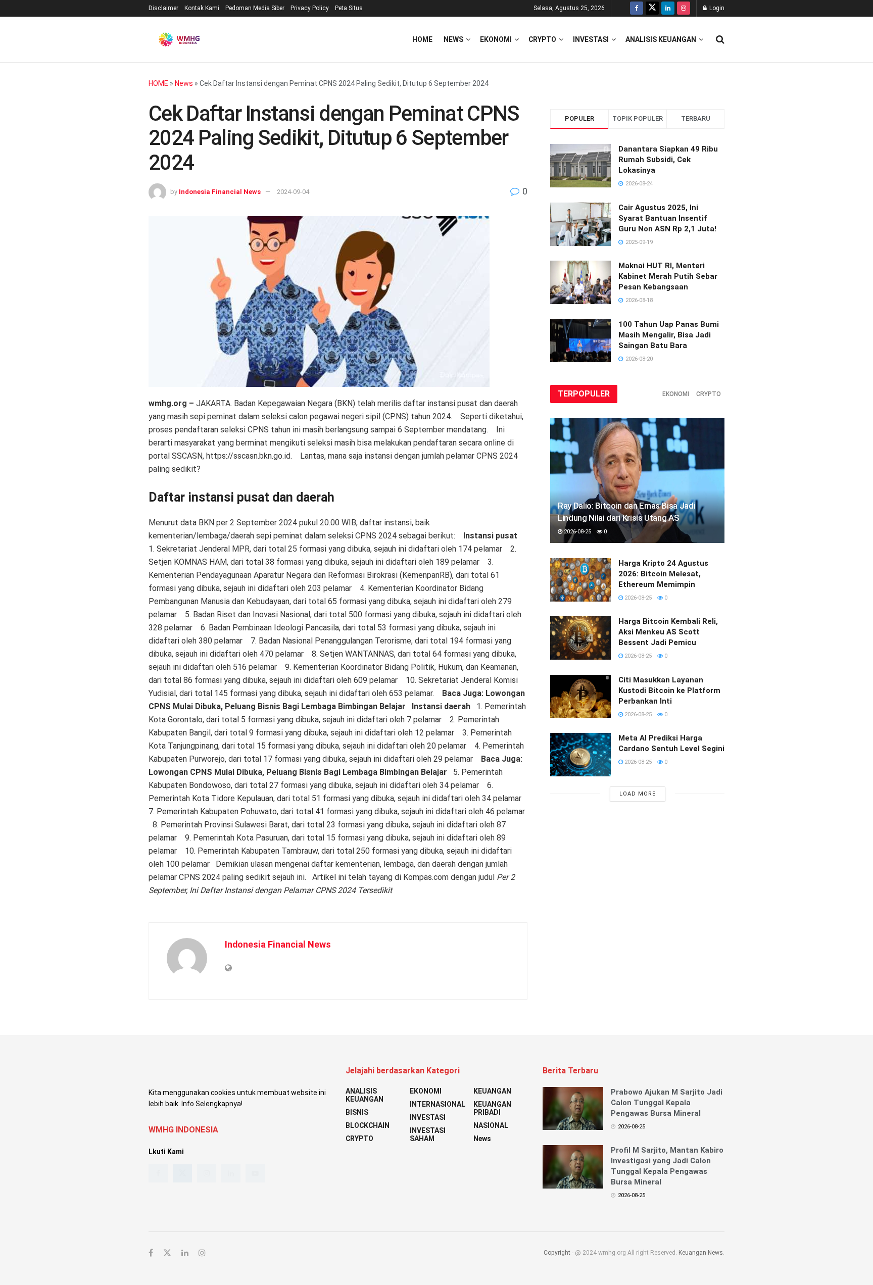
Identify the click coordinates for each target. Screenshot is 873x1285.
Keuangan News (700, 1252)
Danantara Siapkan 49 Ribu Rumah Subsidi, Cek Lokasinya (668, 159)
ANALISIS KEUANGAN (660, 39)
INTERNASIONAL (437, 1104)
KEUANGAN (492, 1091)
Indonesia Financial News (220, 191)
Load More (637, 793)
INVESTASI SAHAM (428, 1134)
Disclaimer (163, 8)
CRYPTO (542, 39)
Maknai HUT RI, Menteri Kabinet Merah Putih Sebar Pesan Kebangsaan (667, 276)
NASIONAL (490, 1125)
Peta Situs (349, 8)
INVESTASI (591, 39)
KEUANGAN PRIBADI (492, 1108)
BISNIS (357, 1112)
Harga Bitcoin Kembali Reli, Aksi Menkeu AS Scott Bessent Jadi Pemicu (668, 632)
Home (422, 39)
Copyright (557, 1252)
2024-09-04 (293, 191)
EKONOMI (496, 39)
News (453, 39)
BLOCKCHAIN (368, 1125)
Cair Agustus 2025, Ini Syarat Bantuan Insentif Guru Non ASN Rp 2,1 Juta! (667, 218)
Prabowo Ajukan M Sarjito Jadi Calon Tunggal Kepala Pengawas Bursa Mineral (666, 1103)
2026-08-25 (576, 531)
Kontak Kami (201, 8)
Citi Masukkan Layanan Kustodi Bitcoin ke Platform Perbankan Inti (669, 690)
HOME (158, 83)
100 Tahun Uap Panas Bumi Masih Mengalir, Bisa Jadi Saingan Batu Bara (668, 335)
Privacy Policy (309, 8)
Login (716, 8)
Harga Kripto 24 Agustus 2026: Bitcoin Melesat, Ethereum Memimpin (663, 574)
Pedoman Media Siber (254, 8)
